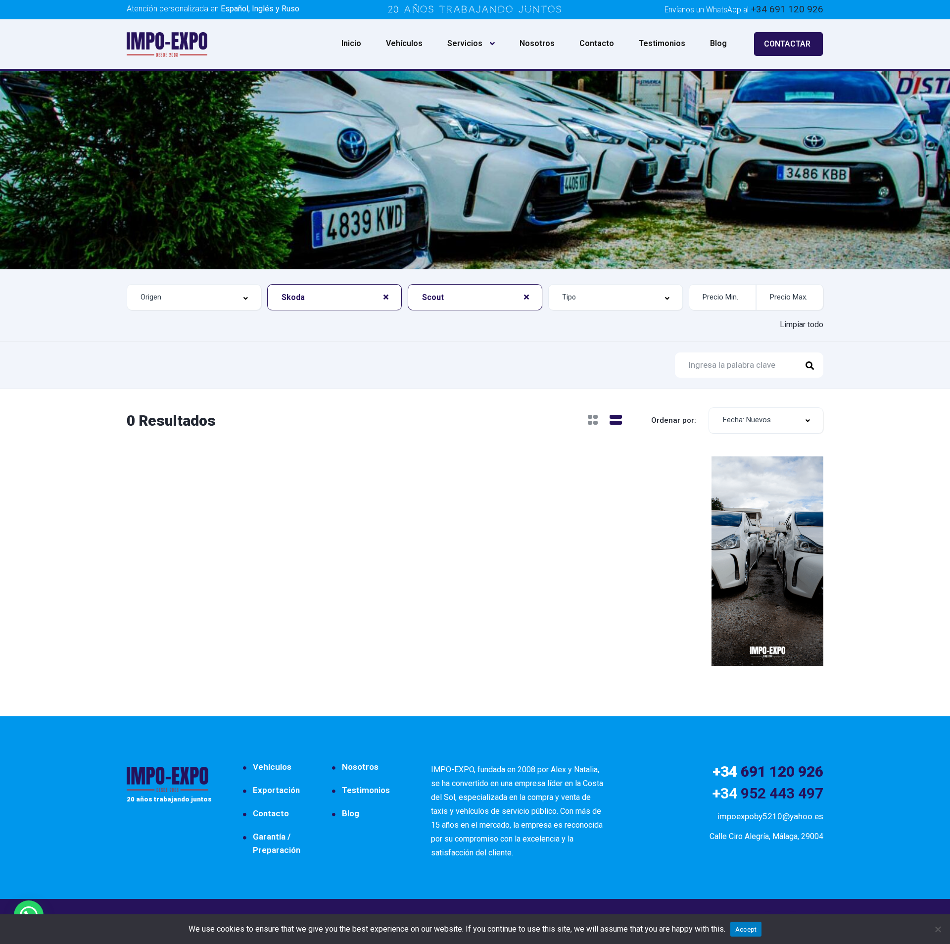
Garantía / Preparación (276, 843)
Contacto (596, 43)
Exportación (276, 790)
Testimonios (662, 43)
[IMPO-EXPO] (167, 44)
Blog (718, 43)
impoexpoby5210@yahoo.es (770, 816)
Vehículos (404, 43)
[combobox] (194, 297)
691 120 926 (767, 771)
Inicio (351, 43)
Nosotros (537, 43)
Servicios (464, 43)
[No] (938, 929)
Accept (746, 929)
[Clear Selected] (386, 297)
